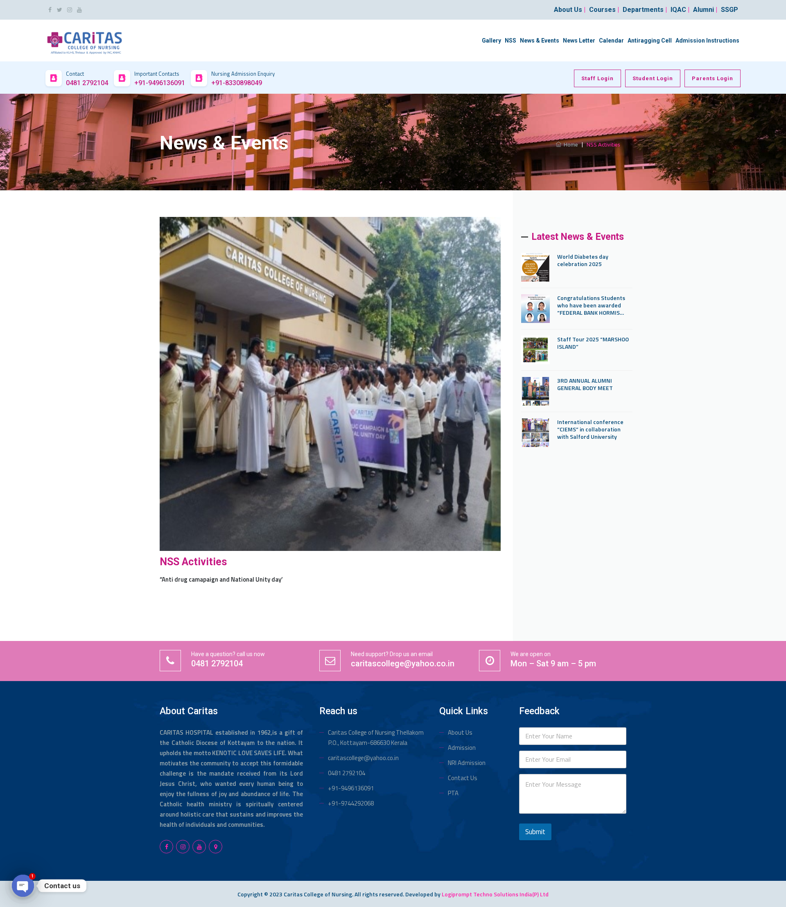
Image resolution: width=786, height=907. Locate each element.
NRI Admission (467, 762)
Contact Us (462, 778)
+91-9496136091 (351, 788)
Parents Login (712, 78)
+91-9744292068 (351, 803)
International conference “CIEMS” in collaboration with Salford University (590, 429)
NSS (510, 40)
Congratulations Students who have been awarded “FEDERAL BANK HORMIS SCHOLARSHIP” (591, 305)
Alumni (705, 10)
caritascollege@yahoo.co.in (363, 758)
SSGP (729, 10)
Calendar (611, 40)
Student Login (652, 78)
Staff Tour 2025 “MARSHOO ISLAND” (593, 343)
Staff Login (597, 78)
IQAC (680, 10)
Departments (645, 10)
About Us (460, 732)
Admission (462, 747)
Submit (535, 831)
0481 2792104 (346, 773)
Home (569, 144)
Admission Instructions (707, 40)
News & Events (539, 40)
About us (569, 10)
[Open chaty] (23, 886)
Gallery (491, 40)
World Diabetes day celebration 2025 (582, 260)
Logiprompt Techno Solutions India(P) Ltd (495, 894)
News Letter (579, 40)
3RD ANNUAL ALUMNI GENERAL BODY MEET (585, 384)
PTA (453, 793)
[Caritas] (84, 40)
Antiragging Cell (650, 40)
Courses (604, 10)
